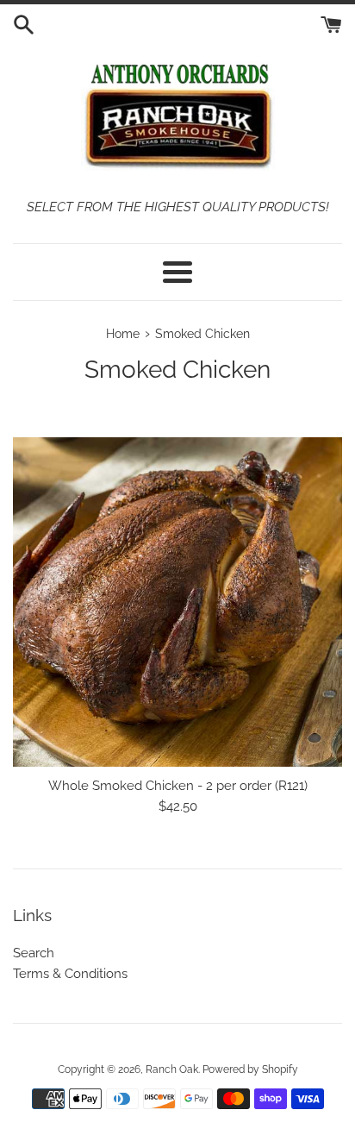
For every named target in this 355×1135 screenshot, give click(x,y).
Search (33, 953)
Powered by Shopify (250, 1069)
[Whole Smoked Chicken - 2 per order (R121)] (177, 602)
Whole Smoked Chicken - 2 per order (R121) (178, 785)
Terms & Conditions (70, 973)
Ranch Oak (172, 1069)
